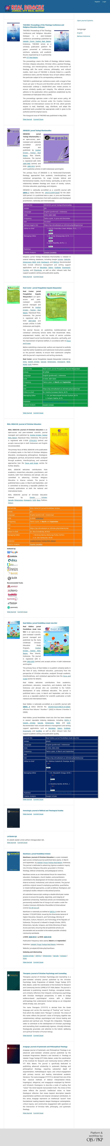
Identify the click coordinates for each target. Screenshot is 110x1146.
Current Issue (38, 119)
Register (97, 2)
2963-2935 (30, 661)
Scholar (60, 259)
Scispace (63, 956)
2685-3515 (31, 166)
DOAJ (25, 958)
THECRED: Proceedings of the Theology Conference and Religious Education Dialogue (43, 26)
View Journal (27, 119)
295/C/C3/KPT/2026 (52, 193)
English (79, 33)
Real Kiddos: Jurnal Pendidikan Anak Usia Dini (40, 623)
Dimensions (27, 262)
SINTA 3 (67, 720)
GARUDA (67, 259)
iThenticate (38, 270)
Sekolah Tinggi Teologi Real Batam (37, 41)
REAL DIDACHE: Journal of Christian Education (24, 424)
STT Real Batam (32, 57)
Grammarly (66, 267)
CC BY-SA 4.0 (33, 908)
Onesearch (61, 362)
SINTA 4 (53, 912)
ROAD (25, 364)
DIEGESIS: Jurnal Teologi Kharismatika (37, 130)
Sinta (25, 362)
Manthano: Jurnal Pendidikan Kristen (36, 854)
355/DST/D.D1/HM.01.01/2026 (59, 707)
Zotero (50, 267)
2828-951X (32, 937)
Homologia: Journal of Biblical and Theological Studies (43, 811)
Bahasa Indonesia (83, 36)
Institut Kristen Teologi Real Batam (32, 152)
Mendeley (43, 267)
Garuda (43, 362)
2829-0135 (47, 937)
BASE (34, 262)
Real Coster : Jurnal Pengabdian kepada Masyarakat (42, 288)
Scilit (38, 262)
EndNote (58, 267)
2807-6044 (32, 321)
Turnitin (26, 270)
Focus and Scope (31, 463)
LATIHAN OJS (12, 836)
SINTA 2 (56, 262)
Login (104, 2)
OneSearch (45, 262)
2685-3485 (26, 164)
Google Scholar (33, 362)
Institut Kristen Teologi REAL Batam (43, 541)
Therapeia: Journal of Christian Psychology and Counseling (44, 973)
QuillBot (39, 731)
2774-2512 (33, 440)
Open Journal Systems (85, 20)
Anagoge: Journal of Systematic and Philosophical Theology (45, 1047)
